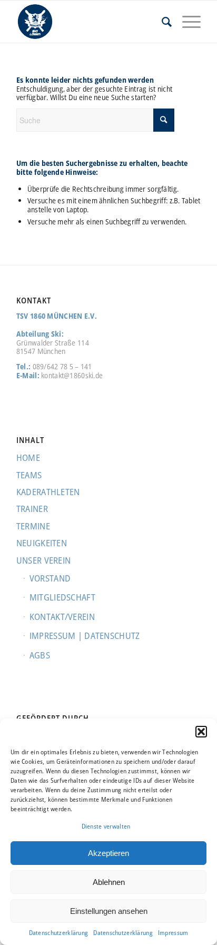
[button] (201, 731)
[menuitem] (161, 22)
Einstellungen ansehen (108, 911)
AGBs (39, 655)
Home (28, 457)
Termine (33, 526)
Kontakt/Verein (62, 617)
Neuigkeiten (41, 543)
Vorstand (50, 578)
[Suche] (161, 22)
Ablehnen (109, 882)
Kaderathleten (48, 492)
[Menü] (186, 22)
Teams (29, 475)
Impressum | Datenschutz (84, 635)
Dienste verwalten (106, 826)
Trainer (32, 509)
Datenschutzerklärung (58, 932)
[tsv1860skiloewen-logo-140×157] (90, 22)
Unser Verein (43, 560)
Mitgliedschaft (62, 597)
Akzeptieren (108, 853)
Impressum (173, 932)
